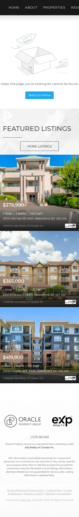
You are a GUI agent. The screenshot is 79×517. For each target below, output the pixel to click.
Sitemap (50, 493)
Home (14, 7)
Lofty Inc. (25, 500)
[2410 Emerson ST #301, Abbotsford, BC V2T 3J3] (39, 268)
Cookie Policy (54, 490)
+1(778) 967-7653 (39, 436)
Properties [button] (54, 7)
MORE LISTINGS (39, 146)
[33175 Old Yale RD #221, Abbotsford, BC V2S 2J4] (39, 192)
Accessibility (64, 493)
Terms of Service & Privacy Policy (26, 490)
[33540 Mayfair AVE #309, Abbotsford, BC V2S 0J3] (39, 344)
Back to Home (40, 95)
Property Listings (34, 493)
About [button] (31, 7)
